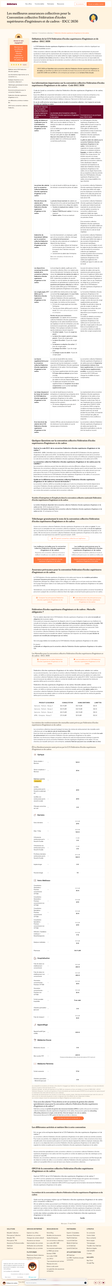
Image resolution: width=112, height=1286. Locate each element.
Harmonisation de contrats (35, 1243)
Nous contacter (91, 1238)
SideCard (9, 1246)
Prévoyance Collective (13, 1235)
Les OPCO (50, 1259)
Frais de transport (39, 1017)
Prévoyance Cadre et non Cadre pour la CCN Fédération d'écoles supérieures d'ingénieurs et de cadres (72, 583)
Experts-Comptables (73, 1233)
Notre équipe (91, 1240)
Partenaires (50, 4)
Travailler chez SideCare (94, 1246)
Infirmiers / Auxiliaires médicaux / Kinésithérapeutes (40, 934)
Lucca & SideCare (72, 1240)
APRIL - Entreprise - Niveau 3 (42, 715)
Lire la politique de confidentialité (11, 1271)
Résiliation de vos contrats (35, 1248)
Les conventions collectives (55, 1240)
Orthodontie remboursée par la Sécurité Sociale (39, 839)
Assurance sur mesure (33, 1240)
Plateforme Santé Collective (35, 1255)
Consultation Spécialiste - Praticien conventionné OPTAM (38, 912)
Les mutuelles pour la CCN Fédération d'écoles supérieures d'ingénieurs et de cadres (87, 661)
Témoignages (91, 1243)
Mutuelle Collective (12, 1233)
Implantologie (38, 864)
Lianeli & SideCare (72, 1248)
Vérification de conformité (35, 1246)
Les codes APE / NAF (53, 1243)
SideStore (10, 1248)
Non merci (8, 1277)
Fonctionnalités (39, 4)
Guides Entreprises (52, 1238)
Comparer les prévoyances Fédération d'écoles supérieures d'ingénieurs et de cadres (50, 600)
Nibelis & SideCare (72, 1243)
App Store (90, 1260)
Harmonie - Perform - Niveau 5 (43, 709)
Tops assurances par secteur (55, 1261)
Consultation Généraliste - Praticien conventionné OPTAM (38, 890)
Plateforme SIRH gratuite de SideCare (67, 1118)
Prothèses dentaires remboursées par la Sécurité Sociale (40, 856)
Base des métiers (52, 1246)
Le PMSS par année (52, 1251)
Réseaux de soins (52, 1264)
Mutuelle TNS (11, 1238)
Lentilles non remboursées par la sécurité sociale (39, 799)
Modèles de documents (54, 1235)
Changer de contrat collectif (35, 1238)
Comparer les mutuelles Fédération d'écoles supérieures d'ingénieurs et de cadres (50, 661)
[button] (10, 1283)
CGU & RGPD (91, 1251)
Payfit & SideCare (72, 1238)
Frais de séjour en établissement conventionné (39, 966)
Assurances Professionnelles (15, 1243)
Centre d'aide (91, 1235)
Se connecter (80, 4)
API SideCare (71, 1255)
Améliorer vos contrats (34, 1235)
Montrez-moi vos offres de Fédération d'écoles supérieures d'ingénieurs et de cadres (18, 53)
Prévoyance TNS (12, 1240)
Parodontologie (38, 873)
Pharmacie (37, 950)
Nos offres (28, 4)
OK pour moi (32, 1277)
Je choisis (20, 1277)
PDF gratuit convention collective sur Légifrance (69, 538)
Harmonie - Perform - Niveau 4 (43, 712)
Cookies (89, 1253)
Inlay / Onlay (37, 831)
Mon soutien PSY (39, 1056)
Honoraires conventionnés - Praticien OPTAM (39, 982)
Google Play (90, 1263)
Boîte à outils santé (52, 1266)
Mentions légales (92, 1248)
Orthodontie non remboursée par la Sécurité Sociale (39, 848)
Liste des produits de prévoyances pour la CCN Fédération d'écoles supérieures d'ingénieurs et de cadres (87, 600)
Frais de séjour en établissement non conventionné (39, 974)
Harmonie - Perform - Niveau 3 (43, 706)
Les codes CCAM (52, 1256)
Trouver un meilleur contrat (96, 4)
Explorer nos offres (32, 1233)
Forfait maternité (39, 1071)
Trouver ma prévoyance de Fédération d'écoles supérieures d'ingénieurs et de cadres (87, 560)
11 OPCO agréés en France (76, 1181)
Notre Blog (50, 1233)
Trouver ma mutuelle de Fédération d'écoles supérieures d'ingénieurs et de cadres (49, 560)
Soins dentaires (38, 822)
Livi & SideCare (71, 1246)
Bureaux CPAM (51, 1253)
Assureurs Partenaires (73, 1235)
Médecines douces (39, 1047)
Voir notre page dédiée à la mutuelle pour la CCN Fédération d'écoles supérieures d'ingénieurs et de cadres (66, 641)
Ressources (60, 4)
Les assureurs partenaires (54, 1248)
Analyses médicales (39, 942)
